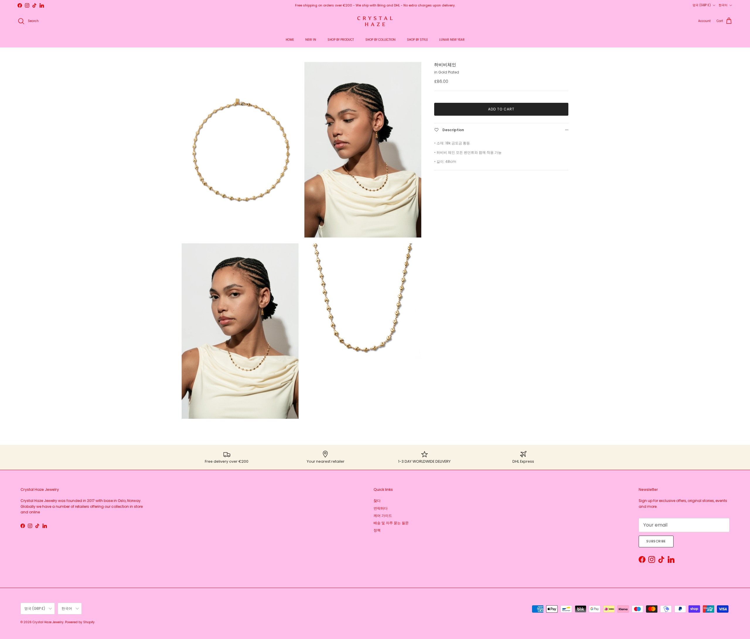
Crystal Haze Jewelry (48, 622)
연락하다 (381, 508)
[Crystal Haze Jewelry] (375, 21)
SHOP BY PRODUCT (341, 39)
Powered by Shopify (80, 622)
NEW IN (310, 39)
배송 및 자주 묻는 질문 (391, 522)
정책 (377, 530)
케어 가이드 (383, 515)
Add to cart (501, 109)
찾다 (377, 500)
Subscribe (656, 541)
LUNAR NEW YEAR (452, 39)
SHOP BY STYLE (417, 39)
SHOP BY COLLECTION (380, 39)
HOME (290, 39)
